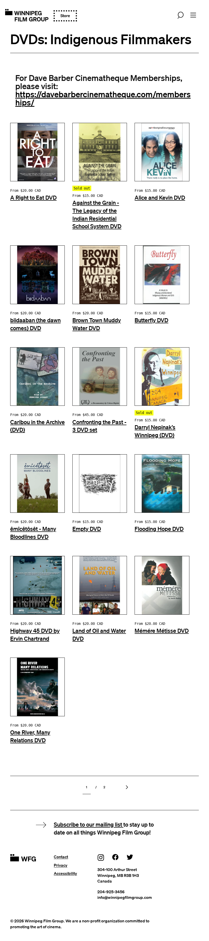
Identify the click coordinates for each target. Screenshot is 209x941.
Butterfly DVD (151, 320)
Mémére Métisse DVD (162, 630)
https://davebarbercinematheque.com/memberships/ (103, 98)
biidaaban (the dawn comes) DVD (35, 323)
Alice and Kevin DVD (160, 197)
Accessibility (65, 873)
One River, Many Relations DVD (30, 736)
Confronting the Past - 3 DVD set (99, 425)
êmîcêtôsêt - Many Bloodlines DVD (33, 532)
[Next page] (126, 787)
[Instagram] (101, 857)
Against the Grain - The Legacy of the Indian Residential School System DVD (96, 214)
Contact (61, 856)
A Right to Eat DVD (33, 197)
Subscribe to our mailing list (88, 824)
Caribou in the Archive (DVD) (37, 425)
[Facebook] (115, 857)
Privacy (60, 865)
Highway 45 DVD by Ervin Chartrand (35, 634)
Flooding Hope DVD (159, 528)
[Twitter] (130, 857)
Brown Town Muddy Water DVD (96, 323)
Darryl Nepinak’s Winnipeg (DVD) (155, 430)
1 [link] (86, 787)
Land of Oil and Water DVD (99, 634)
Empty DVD (86, 528)
